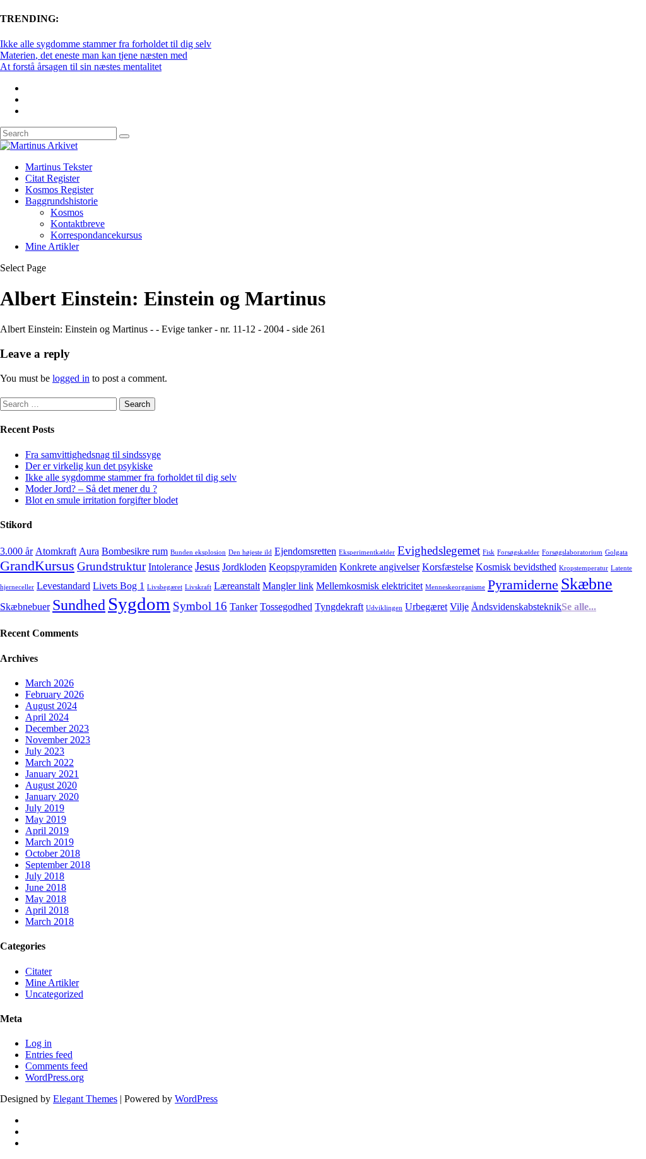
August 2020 (51, 785)
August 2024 (51, 705)
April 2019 (47, 830)
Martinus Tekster (58, 167)
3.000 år (16, 551)
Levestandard (63, 585)
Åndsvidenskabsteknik (516, 606)
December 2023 (57, 728)
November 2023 (57, 739)
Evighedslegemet (438, 550)
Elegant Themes (85, 1098)
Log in (38, 1043)
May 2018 (45, 898)
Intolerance (170, 567)
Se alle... (578, 606)
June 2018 (45, 887)
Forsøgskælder (518, 552)
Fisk (489, 552)
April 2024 (47, 717)
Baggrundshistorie (61, 201)
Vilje (459, 606)
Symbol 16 (200, 606)
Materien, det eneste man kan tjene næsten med (93, 55)
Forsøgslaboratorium (572, 552)
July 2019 (44, 808)
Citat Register (52, 178)
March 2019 (49, 842)
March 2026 (49, 683)
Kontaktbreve (77, 223)
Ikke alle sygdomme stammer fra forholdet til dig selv (105, 43)
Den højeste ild (250, 552)
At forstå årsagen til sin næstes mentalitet (81, 66)
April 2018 (47, 910)
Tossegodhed (286, 606)
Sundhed (78, 604)
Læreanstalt (237, 585)
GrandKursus (37, 566)
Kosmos (66, 212)
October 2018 (52, 853)
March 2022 (49, 762)
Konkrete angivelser (379, 567)
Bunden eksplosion (198, 552)
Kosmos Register (59, 189)
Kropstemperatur (583, 568)
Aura (89, 551)
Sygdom (139, 604)
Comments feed (56, 1066)
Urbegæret (426, 606)
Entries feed (49, 1054)
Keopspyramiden (303, 567)
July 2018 (44, 876)
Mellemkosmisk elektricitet (369, 585)
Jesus (207, 566)
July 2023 (44, 751)
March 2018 (49, 921)
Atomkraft (55, 551)
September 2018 (57, 864)
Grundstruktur (111, 566)
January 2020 (52, 796)
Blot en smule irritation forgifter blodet (101, 500)
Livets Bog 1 (118, 585)
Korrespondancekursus (96, 235)
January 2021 (52, 773)
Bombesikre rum (135, 551)
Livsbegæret (164, 587)
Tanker (243, 606)
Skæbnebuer (25, 606)
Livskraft (198, 587)
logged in (71, 378)
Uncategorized (54, 994)
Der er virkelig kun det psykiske (89, 466)
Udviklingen (384, 607)
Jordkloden (244, 567)
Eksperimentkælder (367, 552)
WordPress (196, 1098)
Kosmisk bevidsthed (516, 567)
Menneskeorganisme (455, 587)
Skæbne (587, 583)
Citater (38, 971)
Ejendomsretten (305, 551)
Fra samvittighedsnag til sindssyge (93, 454)
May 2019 (45, 819)
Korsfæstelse (447, 567)
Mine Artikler (52, 246)
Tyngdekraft (339, 606)
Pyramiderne (523, 584)
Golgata (616, 552)
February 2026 (54, 694)
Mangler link (288, 585)
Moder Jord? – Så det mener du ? (91, 488)
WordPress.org (54, 1077)
